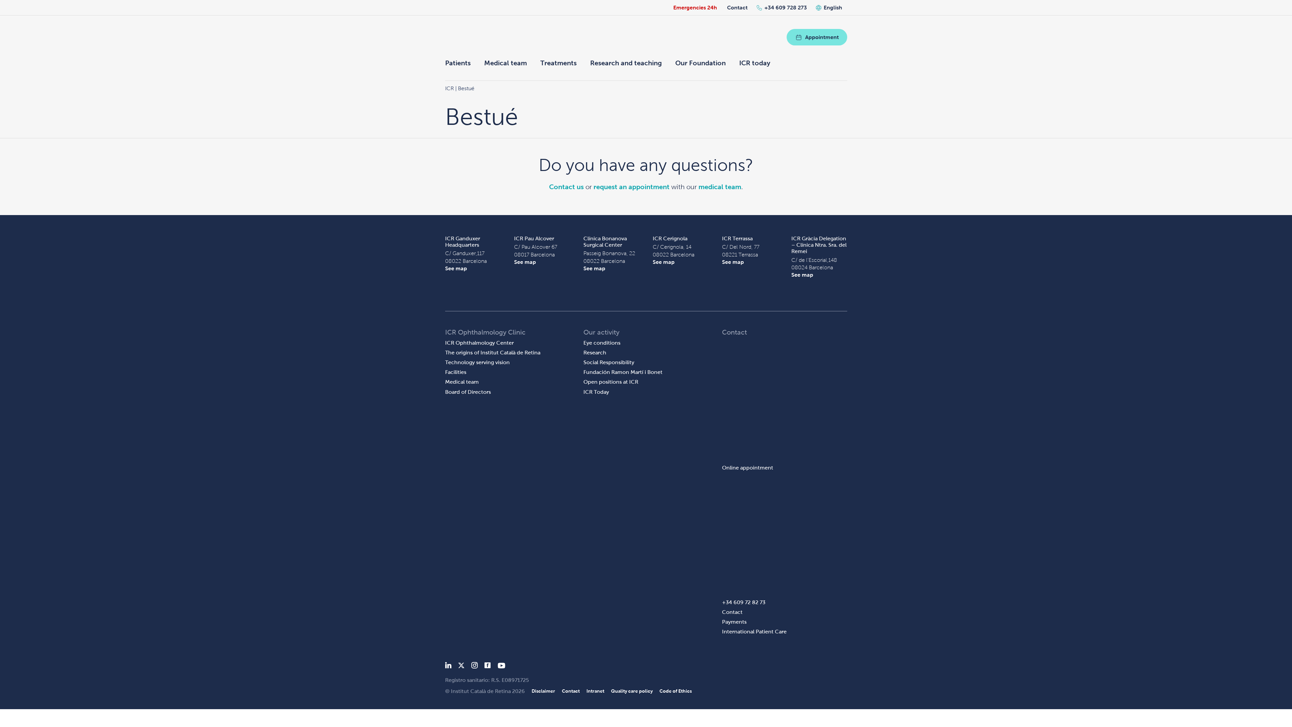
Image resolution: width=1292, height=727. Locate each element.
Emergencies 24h (695, 7)
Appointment (822, 37)
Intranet (595, 691)
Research (594, 352)
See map (456, 268)
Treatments (558, 63)
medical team (719, 187)
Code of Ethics (675, 691)
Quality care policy (632, 691)
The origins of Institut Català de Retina (492, 352)
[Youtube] (501, 666)
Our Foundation (700, 63)
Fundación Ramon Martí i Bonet (622, 372)
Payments (734, 622)
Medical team (505, 63)
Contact (737, 7)
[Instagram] (474, 666)
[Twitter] (461, 666)
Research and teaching (626, 63)
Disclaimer (543, 691)
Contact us (566, 187)
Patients (458, 63)
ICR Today (596, 392)
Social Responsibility (608, 362)
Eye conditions (601, 343)
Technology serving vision (477, 362)
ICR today (754, 63)
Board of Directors (468, 392)
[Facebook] (488, 666)
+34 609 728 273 (785, 7)
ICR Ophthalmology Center (479, 343)
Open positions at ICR (610, 382)
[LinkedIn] (448, 666)
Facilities (455, 372)
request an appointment (632, 187)
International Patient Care (754, 631)
